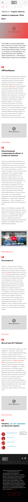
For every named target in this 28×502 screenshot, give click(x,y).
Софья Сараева (5, 142)
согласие (5, 471)
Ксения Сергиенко (6, 414)
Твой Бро (14, 2)
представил (12, 86)
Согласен (14, 493)
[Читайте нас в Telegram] (25, 458)
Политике (15, 489)
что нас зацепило (17, 424)
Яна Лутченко (5, 334)
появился (8, 272)
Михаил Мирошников (7, 251)
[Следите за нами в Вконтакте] (22, 458)
